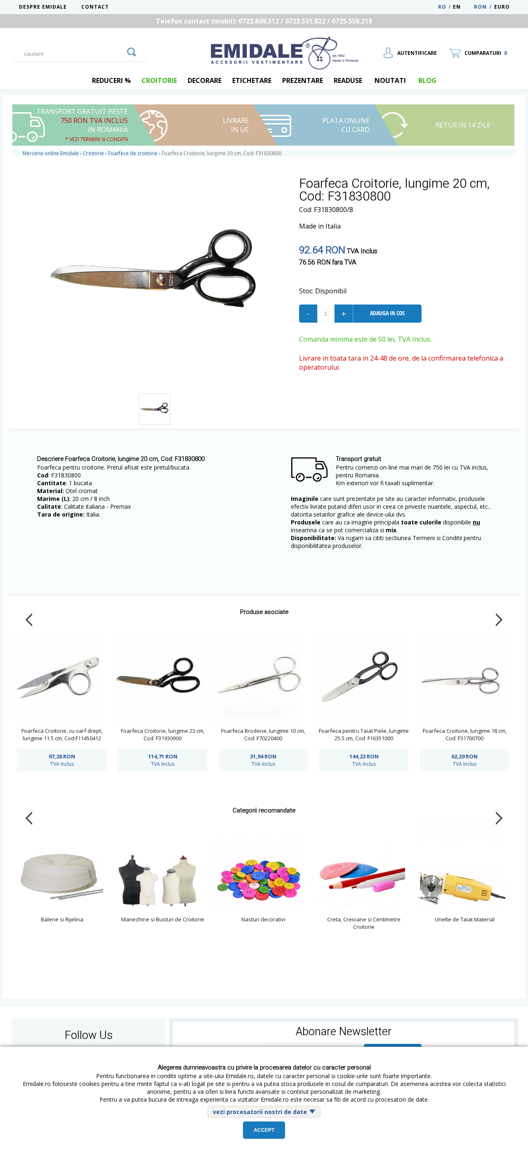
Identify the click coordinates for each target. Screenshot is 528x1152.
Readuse (348, 80)
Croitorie (159, 80)
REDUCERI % (111, 80)
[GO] (132, 50)
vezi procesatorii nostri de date (260, 1112)
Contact (95, 6)
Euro (502, 6)
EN (462, 6)
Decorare (205, 80)
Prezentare (302, 80)
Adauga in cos (387, 313)
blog (427, 80)
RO (442, 6)
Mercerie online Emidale (51, 153)
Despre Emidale (43, 6)
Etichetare (251, 80)
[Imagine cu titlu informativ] (154, 409)
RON (480, 6)
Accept (264, 1130)
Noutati (390, 80)
